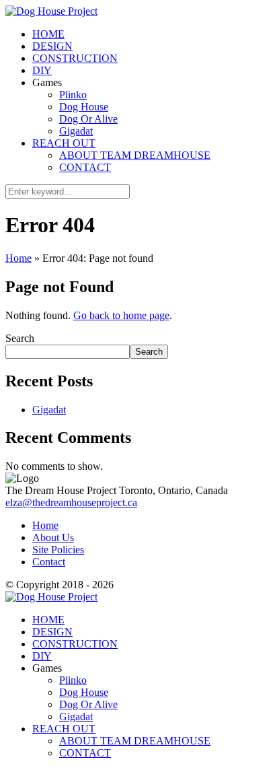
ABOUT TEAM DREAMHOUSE (134, 155)
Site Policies (58, 549)
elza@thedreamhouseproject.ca (71, 502)
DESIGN (52, 46)
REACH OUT (63, 143)
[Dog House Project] (51, 11)
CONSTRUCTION (75, 58)
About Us (53, 537)
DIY (42, 70)
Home (18, 258)
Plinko (73, 94)
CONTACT (85, 167)
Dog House (83, 106)
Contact (48, 561)
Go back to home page (121, 315)
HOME (48, 34)
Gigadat (76, 131)
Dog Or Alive (88, 119)
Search (19, 338)
